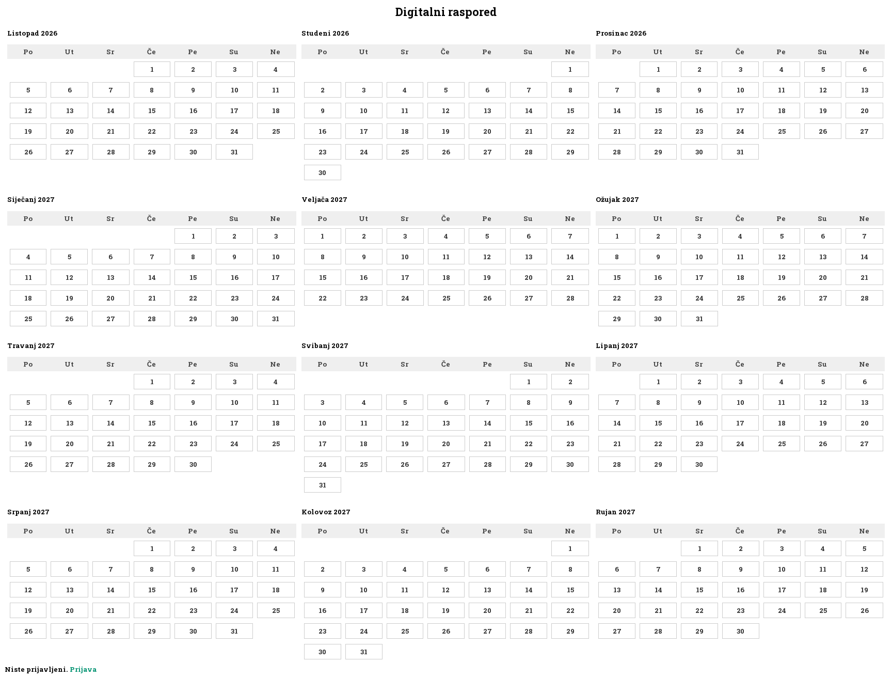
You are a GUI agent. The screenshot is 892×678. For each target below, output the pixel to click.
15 (151, 110)
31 (234, 151)
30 (193, 151)
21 (111, 131)
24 (234, 131)
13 (69, 110)
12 (28, 110)
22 (152, 131)
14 (111, 110)
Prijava (83, 669)
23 (193, 131)
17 (234, 110)
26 (28, 151)
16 (193, 110)
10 (234, 89)
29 (152, 151)
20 (70, 131)
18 (276, 110)
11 (275, 89)
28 (111, 151)
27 (69, 151)
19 (28, 131)
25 (276, 131)
